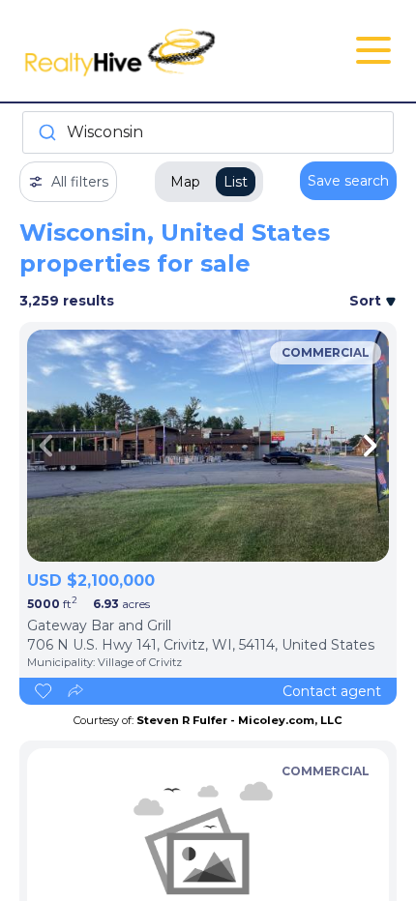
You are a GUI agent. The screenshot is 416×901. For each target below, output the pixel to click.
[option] (208, 446)
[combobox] (208, 132)
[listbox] (208, 446)
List (235, 181)
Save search (348, 180)
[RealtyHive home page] (145, 50)
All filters (79, 181)
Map (185, 181)
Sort (367, 300)
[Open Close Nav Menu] (373, 50)
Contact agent (331, 691)
